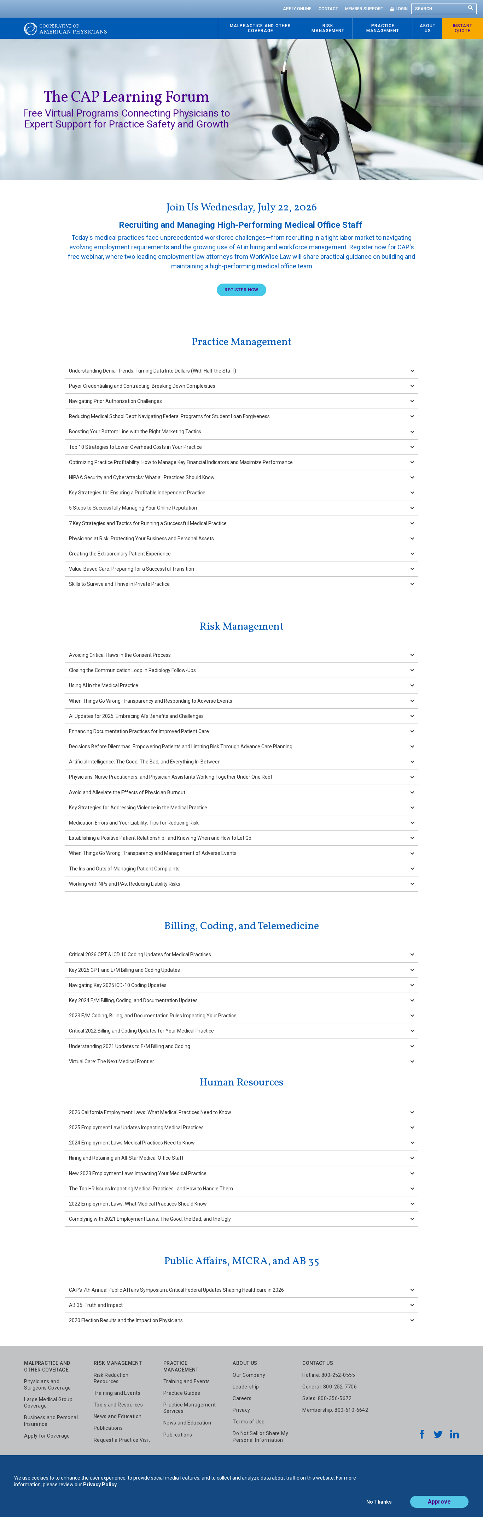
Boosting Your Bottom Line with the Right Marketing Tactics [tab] (135, 431)
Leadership (246, 1387)
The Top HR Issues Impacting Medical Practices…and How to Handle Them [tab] (151, 1188)
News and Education (118, 1416)
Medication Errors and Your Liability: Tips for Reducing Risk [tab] (134, 823)
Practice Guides (181, 1393)
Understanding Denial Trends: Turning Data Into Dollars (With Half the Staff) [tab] (152, 371)
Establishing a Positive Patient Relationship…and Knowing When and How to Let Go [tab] (160, 838)
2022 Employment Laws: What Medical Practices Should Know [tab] (138, 1204)
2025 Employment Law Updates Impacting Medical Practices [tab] (136, 1127)
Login (402, 8)
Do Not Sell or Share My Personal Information (260, 1436)
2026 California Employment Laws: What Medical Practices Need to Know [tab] (150, 1112)
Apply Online (297, 8)
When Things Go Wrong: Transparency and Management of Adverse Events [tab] (153, 853)
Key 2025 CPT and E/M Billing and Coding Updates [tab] (124, 970)
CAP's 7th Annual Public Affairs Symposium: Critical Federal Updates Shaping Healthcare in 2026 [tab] (176, 1290)
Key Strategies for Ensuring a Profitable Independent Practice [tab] (137, 492)
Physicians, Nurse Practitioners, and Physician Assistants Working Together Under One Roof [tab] (171, 777)
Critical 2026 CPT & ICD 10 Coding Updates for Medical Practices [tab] (140, 954)
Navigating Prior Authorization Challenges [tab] (115, 401)
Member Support (364, 8)
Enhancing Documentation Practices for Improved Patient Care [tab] (139, 731)
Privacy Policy (100, 1484)
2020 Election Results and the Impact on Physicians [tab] (126, 1320)
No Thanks (379, 1502)
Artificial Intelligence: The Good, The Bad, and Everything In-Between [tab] (145, 762)
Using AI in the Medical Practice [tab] (103, 685)
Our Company (249, 1375)
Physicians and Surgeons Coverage (47, 1385)
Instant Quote (463, 28)
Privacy (241, 1410)
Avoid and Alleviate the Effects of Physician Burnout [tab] (127, 792)
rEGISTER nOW (241, 289)
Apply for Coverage (47, 1436)
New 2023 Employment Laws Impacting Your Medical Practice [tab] (137, 1173)
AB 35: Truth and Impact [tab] (96, 1305)
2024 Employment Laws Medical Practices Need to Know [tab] (132, 1143)
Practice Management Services (189, 1408)
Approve (439, 1501)
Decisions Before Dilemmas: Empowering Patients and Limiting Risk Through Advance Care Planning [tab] (180, 746)
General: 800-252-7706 (329, 1387)
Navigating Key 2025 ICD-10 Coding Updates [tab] (118, 985)
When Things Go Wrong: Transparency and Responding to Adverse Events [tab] (150, 701)
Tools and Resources (118, 1405)
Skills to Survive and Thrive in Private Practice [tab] (119, 584)
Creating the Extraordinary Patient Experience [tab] (120, 554)
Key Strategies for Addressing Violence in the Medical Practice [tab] (138, 807)
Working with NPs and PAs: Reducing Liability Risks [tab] (124, 884)
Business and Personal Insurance (51, 1421)
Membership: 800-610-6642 (335, 1410)
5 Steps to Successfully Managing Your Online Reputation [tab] (133, 508)
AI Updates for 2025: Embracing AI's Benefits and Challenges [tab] (136, 716)
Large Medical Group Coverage (48, 1403)
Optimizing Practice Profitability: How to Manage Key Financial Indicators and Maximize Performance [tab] (181, 462)
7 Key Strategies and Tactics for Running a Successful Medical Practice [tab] (148, 523)
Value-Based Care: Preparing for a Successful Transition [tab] (131, 569)
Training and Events (117, 1393)
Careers (242, 1398)
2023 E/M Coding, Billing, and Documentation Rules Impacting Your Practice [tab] (153, 1015)
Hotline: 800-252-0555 (328, 1375)
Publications (108, 1428)
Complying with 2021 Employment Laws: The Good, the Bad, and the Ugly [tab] (150, 1219)
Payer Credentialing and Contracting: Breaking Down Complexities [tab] (142, 386)
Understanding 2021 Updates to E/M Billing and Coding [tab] (129, 1046)
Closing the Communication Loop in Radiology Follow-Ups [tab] (132, 670)
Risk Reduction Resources (111, 1378)
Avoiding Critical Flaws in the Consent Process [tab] (120, 655)
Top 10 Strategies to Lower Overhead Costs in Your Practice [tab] (135, 447)
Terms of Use (248, 1421)
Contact (328, 8)
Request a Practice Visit (122, 1440)
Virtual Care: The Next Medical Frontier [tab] (111, 1061)
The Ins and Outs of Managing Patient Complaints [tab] (124, 868)
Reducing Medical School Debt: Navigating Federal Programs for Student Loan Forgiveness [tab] (169, 416)
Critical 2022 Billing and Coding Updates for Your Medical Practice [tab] (141, 1031)
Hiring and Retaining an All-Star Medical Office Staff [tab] (126, 1158)
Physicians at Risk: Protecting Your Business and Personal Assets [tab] (141, 538)
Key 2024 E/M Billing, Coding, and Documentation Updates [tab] (133, 1000)
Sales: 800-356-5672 (326, 1398)
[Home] (65, 28)
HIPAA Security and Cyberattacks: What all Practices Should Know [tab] (142, 477)
